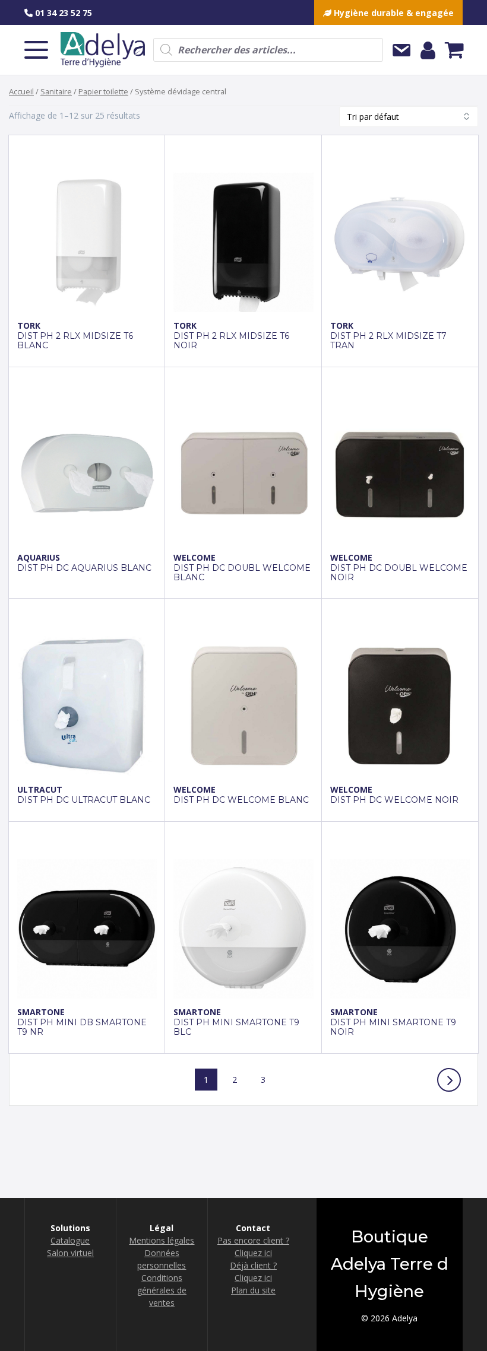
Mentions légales (161, 1240)
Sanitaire (56, 91)
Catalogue (70, 1240)
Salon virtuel (70, 1252)
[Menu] (36, 50)
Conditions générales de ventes (161, 1290)
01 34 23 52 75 (62, 12)
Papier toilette (103, 91)
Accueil (21, 91)
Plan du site (253, 1290)
